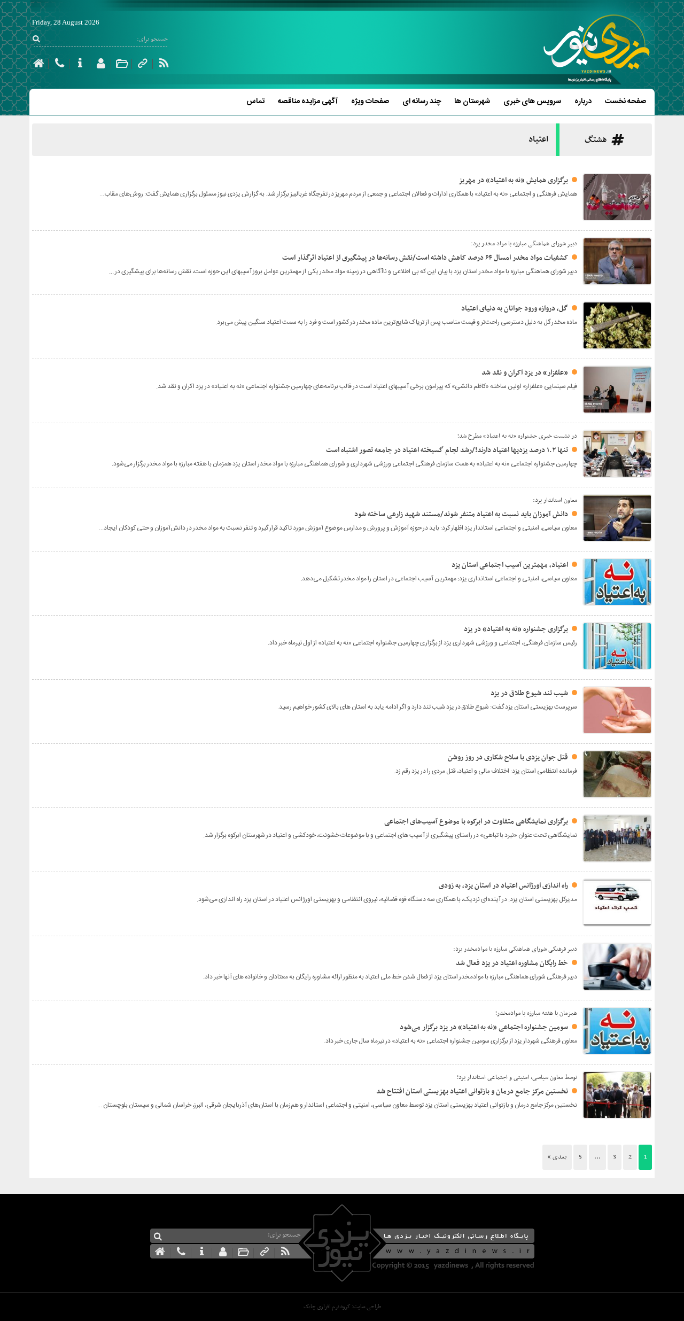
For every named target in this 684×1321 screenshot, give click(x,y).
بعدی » (557, 1157)
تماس (255, 101)
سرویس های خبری (532, 101)
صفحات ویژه (370, 101)
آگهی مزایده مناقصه (308, 101)
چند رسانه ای (421, 101)
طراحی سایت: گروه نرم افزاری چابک (342, 1307)
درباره (583, 101)
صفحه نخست (625, 101)
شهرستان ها (472, 101)
